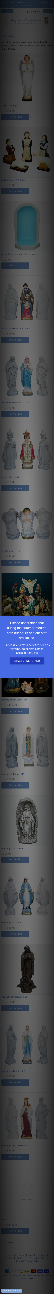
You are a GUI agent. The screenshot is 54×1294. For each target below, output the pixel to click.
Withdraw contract (12, 1290)
